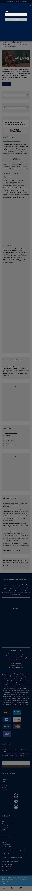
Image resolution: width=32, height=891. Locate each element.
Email (6, 11)
